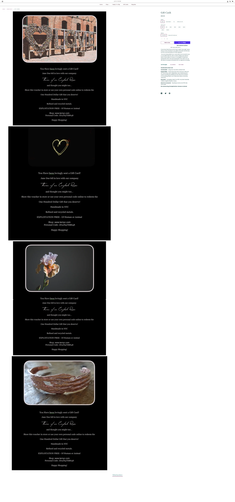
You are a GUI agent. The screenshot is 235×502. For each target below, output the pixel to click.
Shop (107, 4)
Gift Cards (125, 4)
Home (101, 4)
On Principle (164, 64)
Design (162, 19)
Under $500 (9, 9)
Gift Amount (163, 24)
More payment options (182, 45)
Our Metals (172, 64)
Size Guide (181, 64)
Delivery (162, 33)
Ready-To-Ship (116, 4)
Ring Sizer (133, 4)
